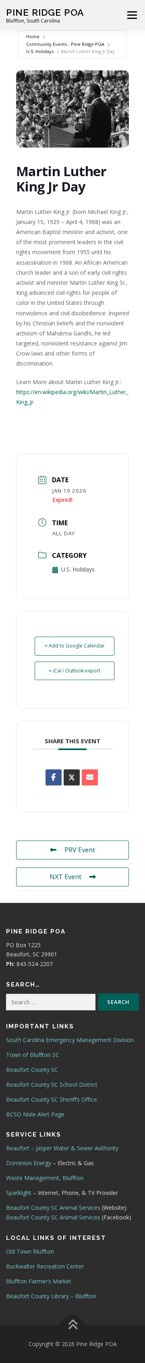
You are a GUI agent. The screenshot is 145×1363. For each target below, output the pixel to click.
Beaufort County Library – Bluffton (51, 1296)
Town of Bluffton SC (32, 1055)
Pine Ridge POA (45, 12)
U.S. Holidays (40, 51)
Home (32, 36)
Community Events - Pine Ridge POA (65, 44)
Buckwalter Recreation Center (45, 1266)
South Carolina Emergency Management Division (70, 1040)
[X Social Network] (72, 777)
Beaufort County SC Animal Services (53, 1207)
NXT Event (65, 876)
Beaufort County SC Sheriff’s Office (51, 1099)
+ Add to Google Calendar (75, 645)
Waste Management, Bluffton (44, 1178)
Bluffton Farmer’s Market (38, 1281)
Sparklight (18, 1192)
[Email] (90, 777)
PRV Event (79, 849)
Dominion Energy (28, 1163)
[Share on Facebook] (54, 777)
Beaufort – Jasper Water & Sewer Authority (62, 1148)
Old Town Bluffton (30, 1251)
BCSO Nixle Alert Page (35, 1114)
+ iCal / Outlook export (74, 670)
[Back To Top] (72, 1325)
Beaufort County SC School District (51, 1084)
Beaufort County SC (32, 1069)
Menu (132, 15)
